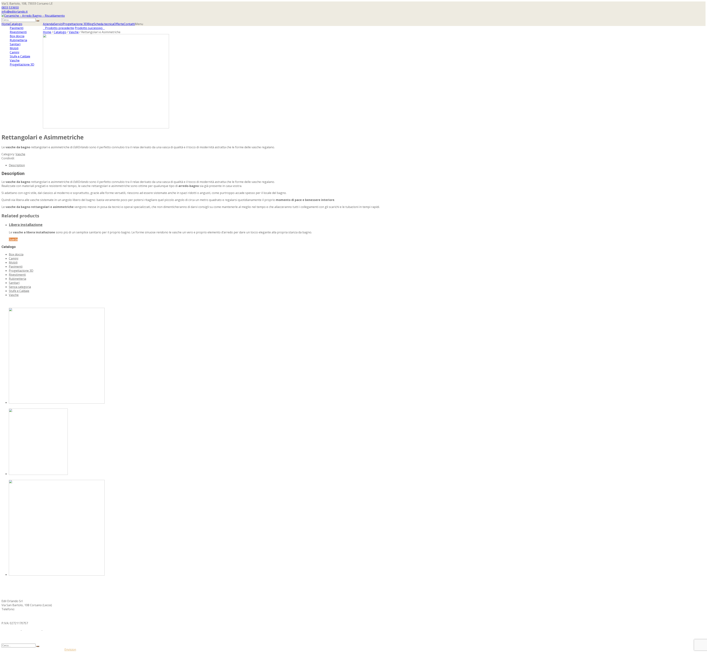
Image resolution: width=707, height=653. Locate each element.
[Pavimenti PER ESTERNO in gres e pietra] (57, 402)
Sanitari (14, 283)
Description (17, 165)
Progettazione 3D (21, 271)
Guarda (13, 239)
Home (47, 32)
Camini (13, 258)
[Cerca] (37, 646)
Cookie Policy (31, 630)
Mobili (13, 262)
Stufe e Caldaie (19, 291)
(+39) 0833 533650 (28, 609)
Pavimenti (15, 267)
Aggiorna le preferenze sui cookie (66, 630)
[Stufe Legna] (38, 474)
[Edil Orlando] (33, 16)
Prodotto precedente (58, 28)
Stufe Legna (17, 478)
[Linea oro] (57, 575)
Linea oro (15, 579)
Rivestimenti (17, 275)
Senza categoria (20, 287)
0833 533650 (10, 8)
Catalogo (60, 32)
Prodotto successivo (90, 28)
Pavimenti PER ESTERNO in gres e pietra (36, 407)
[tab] (357, 165)
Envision (70, 649)
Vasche (74, 32)
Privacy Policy (10, 630)
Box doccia (16, 254)
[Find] (37, 20)
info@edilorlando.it (14, 12)
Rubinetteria (17, 279)
